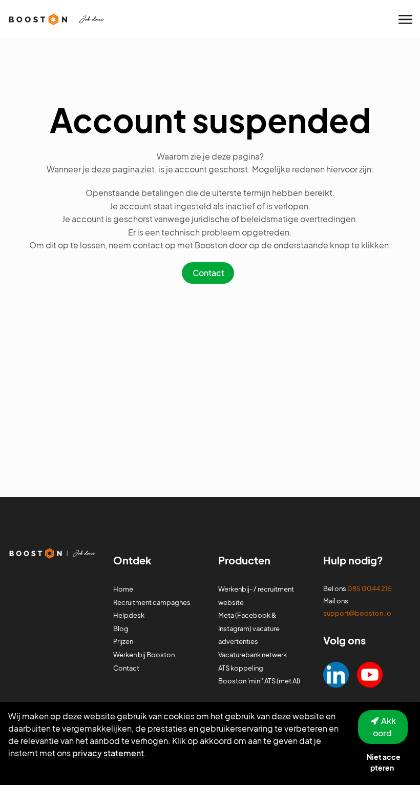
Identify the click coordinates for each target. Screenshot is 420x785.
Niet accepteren (384, 762)
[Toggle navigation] (406, 19)
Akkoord (384, 726)
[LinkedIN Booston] (336, 673)
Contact (208, 272)
